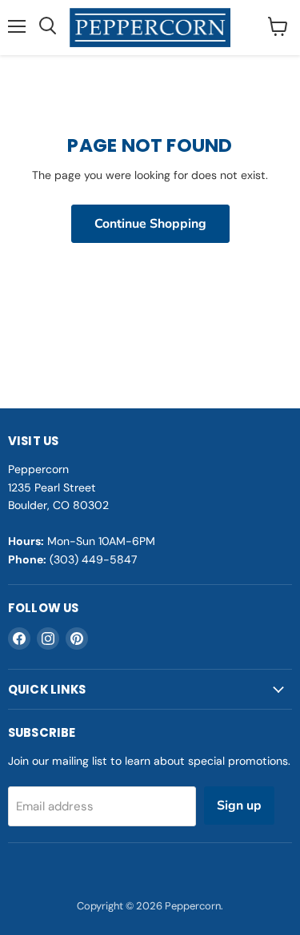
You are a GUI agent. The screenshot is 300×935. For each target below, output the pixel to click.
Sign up (239, 805)
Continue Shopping (150, 224)
